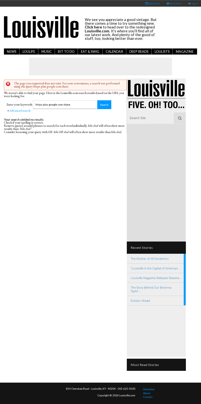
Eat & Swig (90, 51)
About (146, 393)
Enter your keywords (19, 104)
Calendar (114, 51)
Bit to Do (66, 51)
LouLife (29, 51)
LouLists (162, 51)
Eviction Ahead (140, 301)
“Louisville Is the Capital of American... (155, 268)
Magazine (185, 51)
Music (46, 51)
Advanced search (19, 111)
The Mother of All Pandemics (150, 259)
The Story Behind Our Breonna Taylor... (151, 289)
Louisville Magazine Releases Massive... (156, 278)
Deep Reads (138, 51)
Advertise (148, 389)
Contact (147, 397)
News (11, 51)
